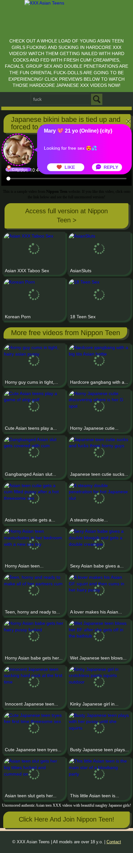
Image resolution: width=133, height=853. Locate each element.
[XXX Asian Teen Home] (66, 17)
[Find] (96, 99)
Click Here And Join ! (66, 819)
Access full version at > (66, 215)
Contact (114, 842)
